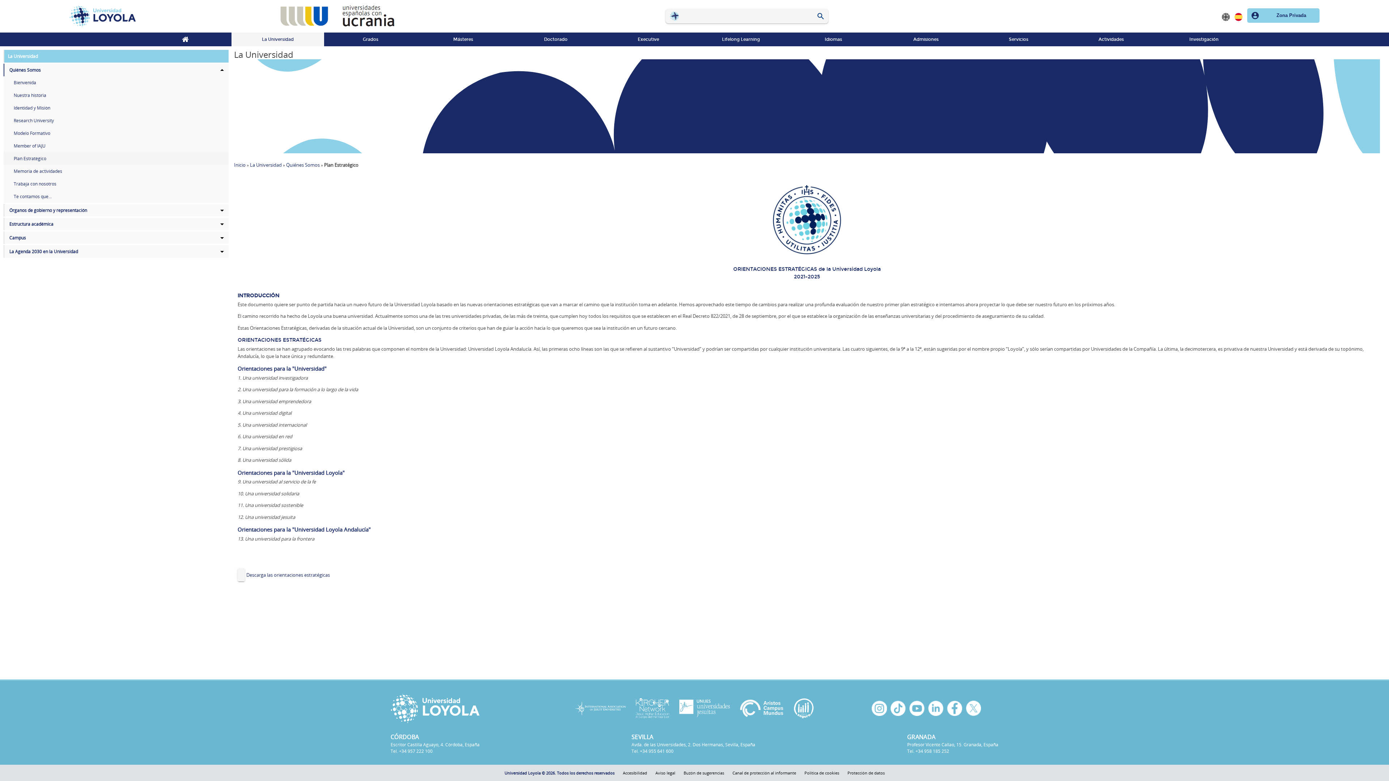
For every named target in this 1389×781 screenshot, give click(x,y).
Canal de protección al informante (764, 773)
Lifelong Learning (741, 39)
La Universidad (278, 39)
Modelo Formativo (32, 133)
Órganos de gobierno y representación (48, 210)
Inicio (185, 39)
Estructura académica (31, 224)
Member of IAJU (30, 146)
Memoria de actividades (38, 171)
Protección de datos (866, 773)
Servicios (1018, 39)
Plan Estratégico (30, 158)
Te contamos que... (33, 196)
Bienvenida (25, 83)
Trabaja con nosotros (35, 184)
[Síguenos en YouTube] (917, 708)
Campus (17, 238)
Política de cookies (821, 773)
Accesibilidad (635, 773)
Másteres (463, 39)
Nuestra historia (30, 95)
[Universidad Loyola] (463, 708)
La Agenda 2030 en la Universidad (43, 251)
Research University (34, 121)
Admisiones (926, 39)
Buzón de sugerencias (704, 773)
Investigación (1204, 39)
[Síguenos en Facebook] (954, 708)
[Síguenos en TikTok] (898, 708)
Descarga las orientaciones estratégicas (288, 575)
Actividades (1111, 39)
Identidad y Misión (32, 108)
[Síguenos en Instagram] (879, 708)
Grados (370, 39)
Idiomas (833, 39)
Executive (648, 39)
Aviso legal (665, 773)
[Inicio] (169, 16)
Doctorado (556, 39)
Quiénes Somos (25, 70)
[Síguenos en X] (973, 708)
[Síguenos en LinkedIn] (935, 708)
